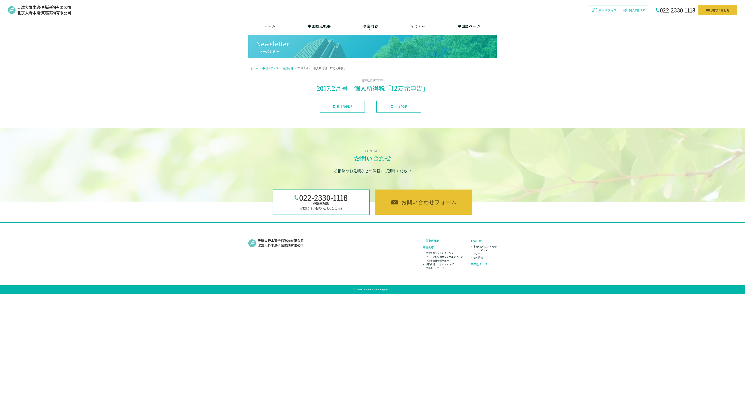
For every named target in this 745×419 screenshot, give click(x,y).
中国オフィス (270, 68)
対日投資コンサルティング (440, 264)
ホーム (270, 26)
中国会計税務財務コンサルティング (444, 256)
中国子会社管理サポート (438, 260)
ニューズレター (481, 250)
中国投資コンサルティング (440, 253)
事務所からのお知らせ (485, 246)
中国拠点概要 (319, 26)
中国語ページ (469, 26)
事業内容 (428, 247)
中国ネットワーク (435, 268)
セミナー (418, 26)
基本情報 (478, 257)
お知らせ (287, 68)
